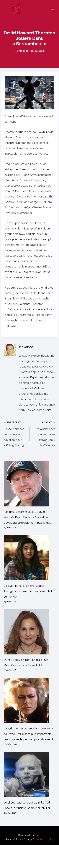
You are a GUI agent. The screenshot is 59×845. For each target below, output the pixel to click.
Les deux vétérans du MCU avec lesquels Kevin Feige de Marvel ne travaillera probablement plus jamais (27, 517)
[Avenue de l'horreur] (18, 9)
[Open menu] (52, 8)
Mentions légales (44, 839)
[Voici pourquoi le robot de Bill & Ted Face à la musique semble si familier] (29, 774)
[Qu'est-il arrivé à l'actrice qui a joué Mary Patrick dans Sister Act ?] (29, 631)
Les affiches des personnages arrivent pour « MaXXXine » (45, 434)
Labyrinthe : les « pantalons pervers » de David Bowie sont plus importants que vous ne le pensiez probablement (28, 734)
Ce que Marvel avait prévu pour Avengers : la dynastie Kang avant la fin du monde (29, 591)
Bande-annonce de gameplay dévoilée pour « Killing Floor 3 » (15, 434)
